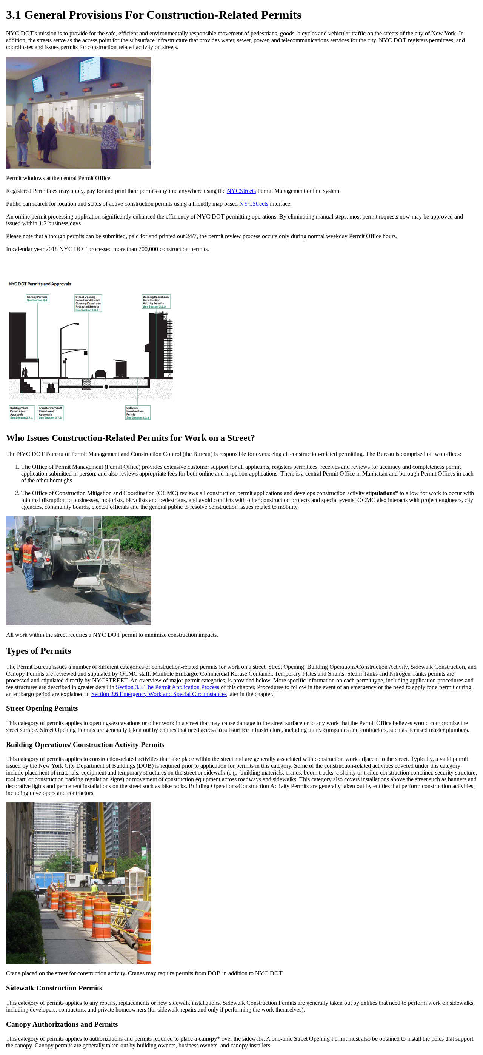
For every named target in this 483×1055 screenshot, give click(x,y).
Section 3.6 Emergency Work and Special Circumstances (159, 694)
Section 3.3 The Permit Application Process (167, 687)
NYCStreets (241, 191)
